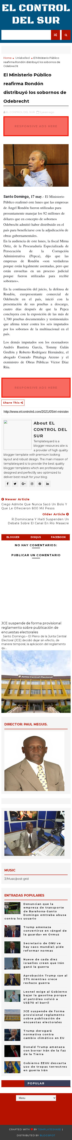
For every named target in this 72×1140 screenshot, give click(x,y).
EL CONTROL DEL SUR (36, 14)
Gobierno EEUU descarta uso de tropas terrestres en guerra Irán (45, 1066)
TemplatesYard (49, 1129)
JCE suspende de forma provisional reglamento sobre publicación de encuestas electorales (31, 627)
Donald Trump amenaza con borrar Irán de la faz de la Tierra (44, 1050)
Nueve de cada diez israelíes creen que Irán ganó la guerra (43, 963)
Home (7, 57)
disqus (36, 537)
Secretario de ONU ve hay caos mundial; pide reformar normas (43, 947)
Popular (36, 1083)
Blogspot (47, 1135)
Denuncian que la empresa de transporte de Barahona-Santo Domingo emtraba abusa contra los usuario (35, 911)
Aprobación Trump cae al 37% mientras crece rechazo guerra (45, 979)
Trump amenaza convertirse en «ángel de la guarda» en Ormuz (45, 930)
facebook (58, 537)
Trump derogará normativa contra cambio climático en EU (43, 1034)
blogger (12, 537)
